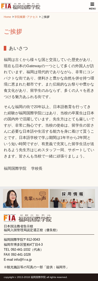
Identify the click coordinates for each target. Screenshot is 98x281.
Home (7, 16)
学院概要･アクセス (26, 16)
